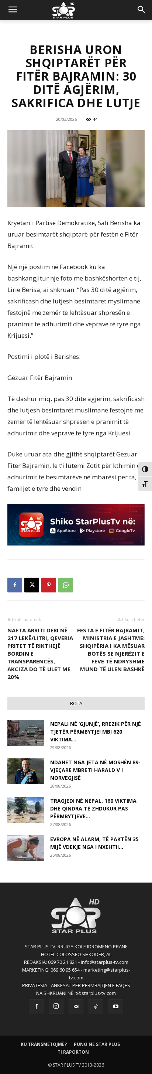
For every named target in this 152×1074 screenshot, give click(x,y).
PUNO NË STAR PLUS (97, 1044)
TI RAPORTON (73, 1052)
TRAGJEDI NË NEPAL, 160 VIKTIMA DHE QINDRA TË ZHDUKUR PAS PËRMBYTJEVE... (93, 808)
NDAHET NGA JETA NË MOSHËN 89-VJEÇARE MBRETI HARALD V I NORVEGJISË (95, 770)
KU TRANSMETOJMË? (44, 1044)
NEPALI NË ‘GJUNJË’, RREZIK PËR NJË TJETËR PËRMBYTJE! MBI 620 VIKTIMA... (95, 731)
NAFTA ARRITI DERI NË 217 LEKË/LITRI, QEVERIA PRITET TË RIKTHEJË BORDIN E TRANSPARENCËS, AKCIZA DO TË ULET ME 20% (40, 653)
